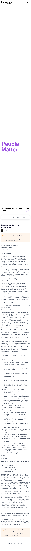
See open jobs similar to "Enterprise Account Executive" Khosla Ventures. (15, 239)
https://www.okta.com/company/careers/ (12, 488)
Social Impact (11, 467)
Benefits (11, 465)
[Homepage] (6, 2)
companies (11, 217)
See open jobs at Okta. (10, 237)
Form (23, 515)
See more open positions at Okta (15, 543)
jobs (4, 217)
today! (26, 487)
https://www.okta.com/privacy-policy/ (11, 524)
